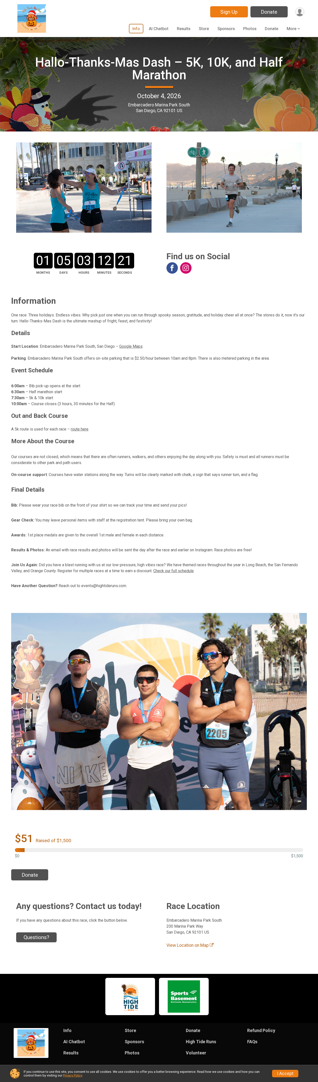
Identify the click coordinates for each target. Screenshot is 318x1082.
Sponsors (226, 28)
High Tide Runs (201, 1041)
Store (204, 28)
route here (79, 429)
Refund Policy (261, 1030)
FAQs (252, 1041)
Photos (249, 28)
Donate (269, 12)
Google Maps (131, 346)
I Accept (285, 1073)
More (291, 28)
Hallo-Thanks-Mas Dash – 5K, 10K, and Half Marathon (159, 69)
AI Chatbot (158, 28)
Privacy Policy (72, 1075)
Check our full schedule (173, 570)
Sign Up (229, 12)
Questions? (36, 937)
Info (136, 28)
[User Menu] (299, 11)
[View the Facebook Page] (172, 268)
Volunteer (196, 1052)
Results (183, 28)
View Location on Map (188, 945)
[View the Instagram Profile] (186, 268)
